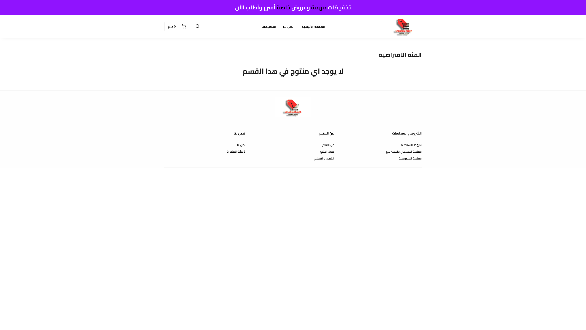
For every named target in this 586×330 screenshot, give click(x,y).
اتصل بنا (288, 26)
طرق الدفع (327, 151)
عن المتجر (328, 145)
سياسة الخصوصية (410, 158)
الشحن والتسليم (324, 158)
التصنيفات (268, 26)
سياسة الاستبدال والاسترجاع (404, 151)
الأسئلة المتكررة (236, 151)
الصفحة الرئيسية (313, 26)
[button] (197, 26)
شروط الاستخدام (411, 145)
